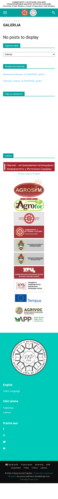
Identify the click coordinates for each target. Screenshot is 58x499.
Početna (6, 20)
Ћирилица (8, 407)
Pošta (26, 467)
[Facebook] (3, 429)
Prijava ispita (26, 464)
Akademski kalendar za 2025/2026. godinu (24, 74)
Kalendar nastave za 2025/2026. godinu (22, 81)
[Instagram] (4, 435)
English (36, 173)
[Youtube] (4, 448)
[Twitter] (4, 442)
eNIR (48, 464)
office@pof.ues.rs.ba (29, 479)
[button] (53, 13)
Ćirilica (21, 173)
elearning (39, 464)
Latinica (28, 173)
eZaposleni (16, 467)
